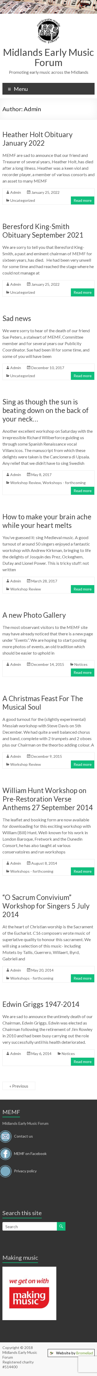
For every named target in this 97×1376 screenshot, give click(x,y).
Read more (83, 200)
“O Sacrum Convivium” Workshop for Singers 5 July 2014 (45, 906)
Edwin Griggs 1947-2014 (40, 1004)
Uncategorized (22, 200)
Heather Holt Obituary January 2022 (37, 138)
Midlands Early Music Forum (48, 57)
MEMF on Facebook (30, 1153)
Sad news (16, 318)
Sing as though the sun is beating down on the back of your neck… (45, 410)
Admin (15, 192)
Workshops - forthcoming (64, 482)
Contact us (23, 1136)
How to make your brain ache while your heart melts (46, 520)
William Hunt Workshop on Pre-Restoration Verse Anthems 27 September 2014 (47, 799)
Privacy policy (25, 1171)
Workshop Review (25, 482)
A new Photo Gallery (34, 615)
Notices (81, 664)
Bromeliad (84, 1353)
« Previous (18, 1085)
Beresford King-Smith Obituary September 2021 (42, 230)
